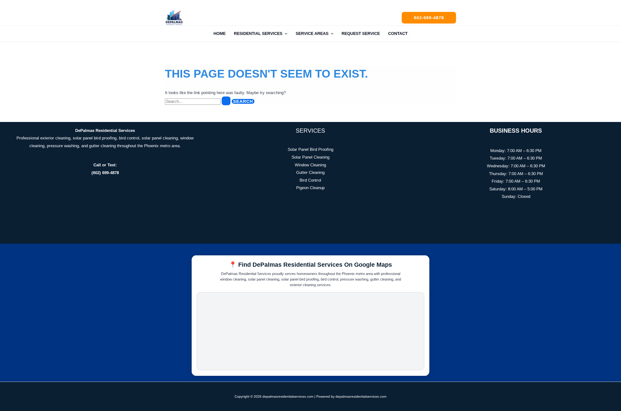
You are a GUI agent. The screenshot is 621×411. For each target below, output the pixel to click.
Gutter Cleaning (310, 172)
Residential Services (258, 33)
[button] (429, 18)
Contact (398, 33)
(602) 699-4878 (105, 172)
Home (219, 33)
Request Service (361, 33)
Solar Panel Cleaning (310, 157)
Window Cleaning (310, 165)
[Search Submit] (226, 101)
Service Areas (312, 33)
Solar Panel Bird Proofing (310, 149)
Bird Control (310, 180)
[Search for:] (198, 101)
